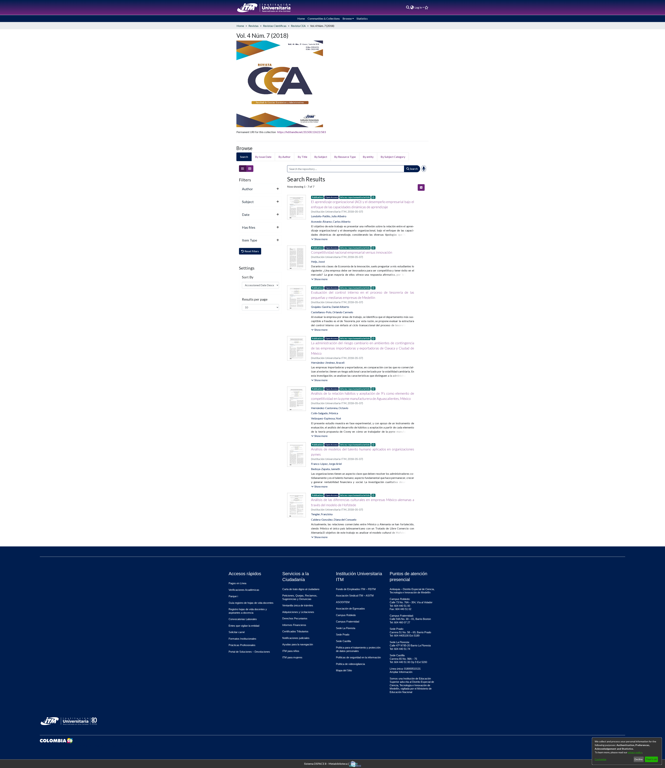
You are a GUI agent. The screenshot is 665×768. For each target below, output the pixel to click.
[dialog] (627, 751)
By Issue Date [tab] (263, 156)
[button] (319, 239)
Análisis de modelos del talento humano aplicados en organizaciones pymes (362, 451)
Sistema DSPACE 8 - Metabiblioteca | (326, 763)
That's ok (651, 759)
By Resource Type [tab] (345, 156)
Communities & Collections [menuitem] (324, 18)
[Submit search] (408, 7)
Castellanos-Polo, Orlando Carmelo (332, 312)
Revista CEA (298, 25)
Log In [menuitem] (418, 7)
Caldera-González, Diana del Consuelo (333, 519)
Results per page (255, 299)
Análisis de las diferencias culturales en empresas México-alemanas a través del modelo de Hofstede (362, 502)
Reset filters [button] (251, 251)
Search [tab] (244, 156)
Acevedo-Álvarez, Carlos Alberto (331, 221)
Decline (639, 759)
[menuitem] (412, 7)
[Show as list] (242, 168)
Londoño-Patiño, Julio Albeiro (328, 216)
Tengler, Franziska (321, 514)
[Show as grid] (249, 168)
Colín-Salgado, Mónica (324, 413)
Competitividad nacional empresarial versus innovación (351, 252)
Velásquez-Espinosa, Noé (326, 418)
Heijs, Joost (318, 261)
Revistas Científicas (274, 25)
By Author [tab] (284, 156)
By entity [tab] (368, 156)
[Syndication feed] (421, 187)
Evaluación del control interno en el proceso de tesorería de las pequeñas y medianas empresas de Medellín (362, 295)
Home (240, 25)
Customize (600, 759)
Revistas (254, 25)
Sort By (247, 277)
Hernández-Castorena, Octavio (329, 408)
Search (413, 168)
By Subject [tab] (320, 156)
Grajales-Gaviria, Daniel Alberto (330, 306)
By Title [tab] (302, 156)
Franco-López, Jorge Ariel (326, 463)
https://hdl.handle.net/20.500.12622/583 (301, 132)
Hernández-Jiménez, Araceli (327, 362)
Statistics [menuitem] (362, 18)
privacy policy (635, 752)
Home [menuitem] (301, 18)
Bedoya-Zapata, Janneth (325, 469)
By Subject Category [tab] (393, 156)
